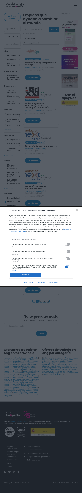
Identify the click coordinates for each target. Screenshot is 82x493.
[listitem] (41, 239)
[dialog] (41, 247)
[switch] (67, 244)
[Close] (78, 211)
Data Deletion (29, 282)
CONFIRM (26, 275)
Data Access (41, 282)
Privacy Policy (53, 282)
